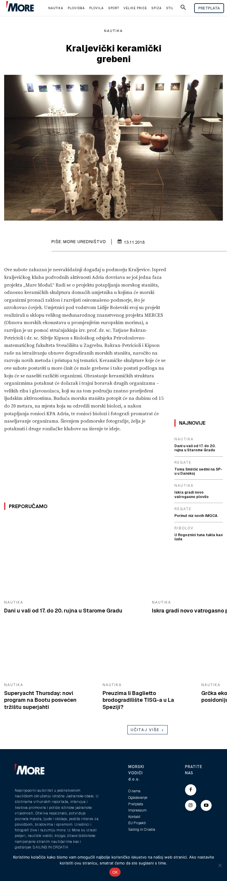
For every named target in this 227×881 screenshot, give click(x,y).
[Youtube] (206, 805)
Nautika (113, 30)
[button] (183, 8)
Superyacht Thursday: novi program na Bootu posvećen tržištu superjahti (40, 700)
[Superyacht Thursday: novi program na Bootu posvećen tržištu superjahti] (49, 653)
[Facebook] (190, 790)
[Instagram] (190, 805)
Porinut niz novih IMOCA (196, 515)
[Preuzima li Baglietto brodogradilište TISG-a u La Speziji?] (147, 653)
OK (115, 872)
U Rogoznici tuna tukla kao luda (198, 537)
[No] (220, 865)
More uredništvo (84, 241)
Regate (183, 462)
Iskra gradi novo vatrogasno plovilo (191, 494)
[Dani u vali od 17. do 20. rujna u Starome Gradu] (73, 557)
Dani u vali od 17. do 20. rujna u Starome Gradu (63, 610)
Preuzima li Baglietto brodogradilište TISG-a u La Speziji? (138, 700)
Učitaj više (145, 729)
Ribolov (184, 528)
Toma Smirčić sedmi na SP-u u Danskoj (198, 471)
